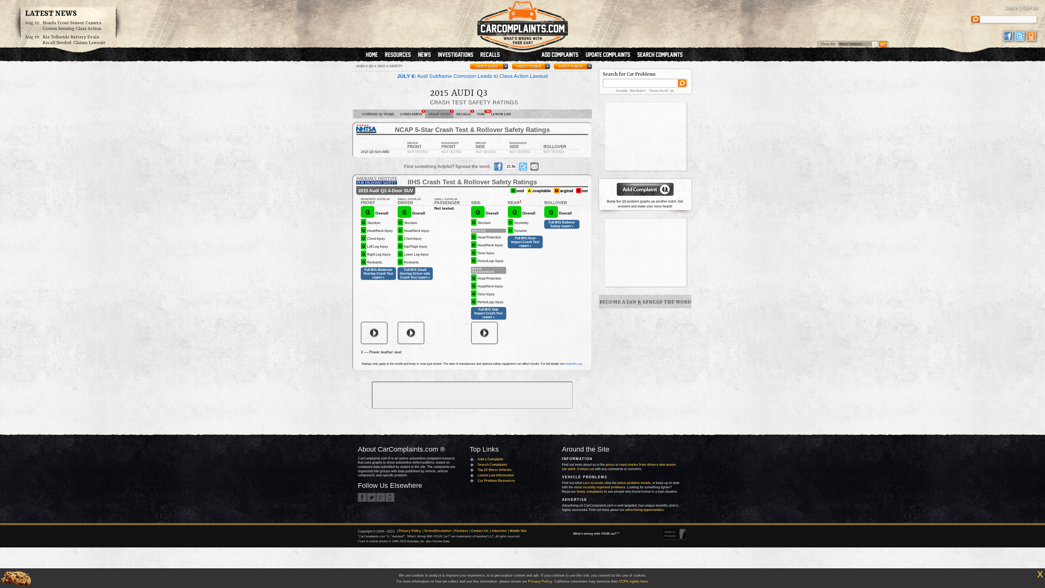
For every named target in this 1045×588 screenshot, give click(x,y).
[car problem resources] (400, 55)
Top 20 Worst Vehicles (495, 470)
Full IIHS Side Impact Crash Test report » (488, 313)
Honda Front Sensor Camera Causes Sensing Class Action (72, 25)
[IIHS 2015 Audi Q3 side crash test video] (484, 333)
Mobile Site (518, 531)
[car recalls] (490, 55)
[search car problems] (662, 55)
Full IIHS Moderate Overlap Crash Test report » (378, 273)
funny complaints (590, 492)
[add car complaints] (562, 55)
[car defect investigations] (458, 55)
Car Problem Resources (496, 481)
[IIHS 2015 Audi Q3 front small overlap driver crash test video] (411, 333)
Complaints (412, 113)
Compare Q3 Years (378, 114)
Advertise (499, 531)
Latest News (51, 14)
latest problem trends (634, 483)
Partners (461, 531)
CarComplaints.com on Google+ (380, 497)
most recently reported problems (599, 487)
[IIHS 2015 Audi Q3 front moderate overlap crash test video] (374, 333)
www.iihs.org (573, 363)
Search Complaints (492, 465)
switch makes (570, 66)
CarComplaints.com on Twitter (371, 497)
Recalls (464, 113)
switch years (487, 66)
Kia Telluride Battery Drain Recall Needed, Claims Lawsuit (74, 40)
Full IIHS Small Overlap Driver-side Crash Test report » (415, 273)
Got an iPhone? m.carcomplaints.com (390, 497)
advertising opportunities (644, 510)
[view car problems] (374, 55)
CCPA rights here (633, 581)
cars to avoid (593, 483)
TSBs (482, 113)
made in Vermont (670, 533)
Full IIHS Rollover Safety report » (562, 224)
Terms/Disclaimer (437, 531)
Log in (1011, 7)
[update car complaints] (610, 55)
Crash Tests (440, 113)
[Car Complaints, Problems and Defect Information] (522, 24)
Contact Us (479, 531)
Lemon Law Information (496, 475)
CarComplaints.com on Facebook (362, 497)
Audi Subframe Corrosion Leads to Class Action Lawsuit (472, 76)
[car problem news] (427, 55)
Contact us (585, 469)
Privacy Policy (410, 531)
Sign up (1030, 7)
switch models (529, 66)
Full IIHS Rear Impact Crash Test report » (525, 242)
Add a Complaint (490, 459)
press (610, 465)
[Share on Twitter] (523, 166)
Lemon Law (501, 114)
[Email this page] (534, 166)
